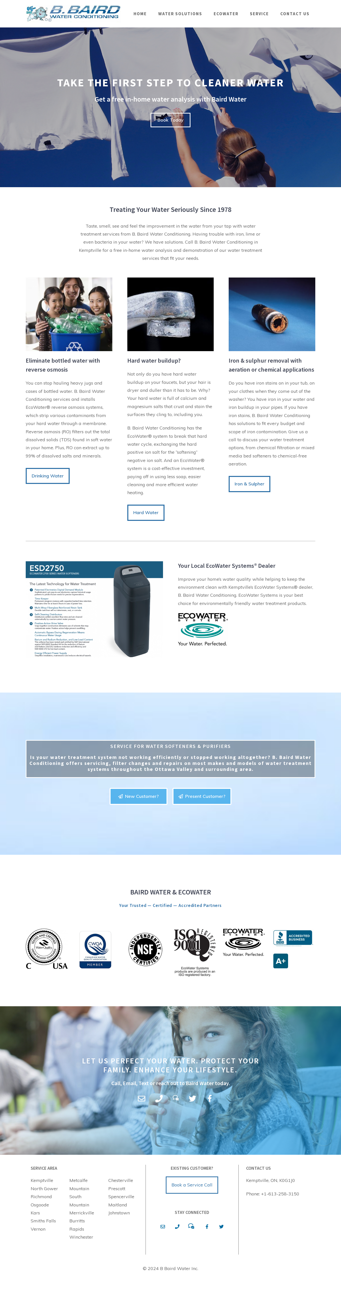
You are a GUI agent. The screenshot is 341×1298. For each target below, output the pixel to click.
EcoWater (226, 13)
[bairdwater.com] (73, 13)
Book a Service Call (191, 1185)
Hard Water (146, 512)
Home (140, 13)
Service (259, 13)
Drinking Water (48, 476)
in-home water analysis (147, 250)
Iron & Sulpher (249, 484)
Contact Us (295, 13)
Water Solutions (180, 13)
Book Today (170, 120)
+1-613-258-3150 (280, 1194)
